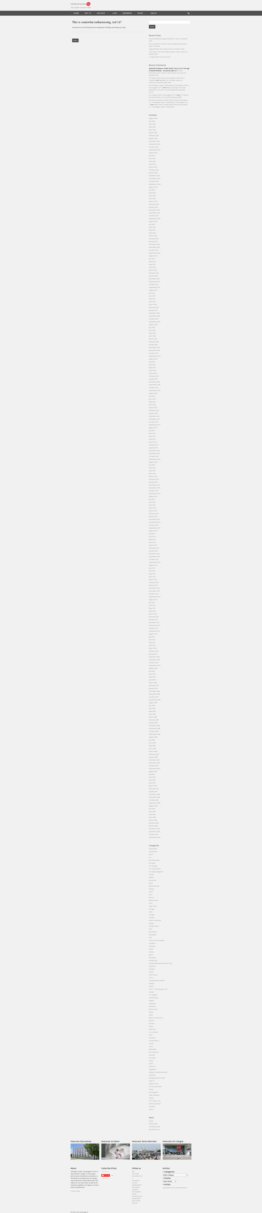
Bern (150, 895)
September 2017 (154, 425)
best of (151, 897)
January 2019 (153, 379)
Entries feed (153, 1124)
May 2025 (152, 161)
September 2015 (154, 494)
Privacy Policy (75, 1191)
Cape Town (153, 906)
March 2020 (153, 339)
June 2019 (152, 365)
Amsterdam (153, 849)
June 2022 (152, 262)
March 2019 (153, 373)
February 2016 (154, 479)
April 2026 (152, 130)
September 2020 (154, 322)
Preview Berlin (154, 1041)
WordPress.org (154, 1129)
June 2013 (152, 571)
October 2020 (153, 319)
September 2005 (154, 837)
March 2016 (153, 476)
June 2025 (152, 158)
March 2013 (153, 579)
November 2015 (154, 488)
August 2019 (153, 359)
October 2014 (153, 525)
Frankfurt (152, 943)
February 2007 (154, 789)
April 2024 (152, 198)
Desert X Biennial (155, 920)
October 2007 (153, 766)
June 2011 (152, 640)
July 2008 (152, 740)
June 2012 (152, 605)
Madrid (151, 1001)
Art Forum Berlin (155, 869)
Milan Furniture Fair (156, 1018)
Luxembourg (153, 998)
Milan (151, 1015)
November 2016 (154, 453)
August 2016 (153, 462)
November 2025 (154, 144)
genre (151, 955)
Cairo (151, 903)
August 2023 (153, 221)
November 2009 (154, 694)
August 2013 (153, 565)
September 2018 (154, 390)
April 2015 (152, 508)
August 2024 (153, 187)
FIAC (150, 938)
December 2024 (154, 176)
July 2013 (152, 568)
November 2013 (154, 557)
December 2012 (154, 588)
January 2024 (153, 207)
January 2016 (153, 482)
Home (76, 13)
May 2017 (152, 436)
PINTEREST (136, 1187)
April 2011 (152, 645)
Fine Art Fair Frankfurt (156, 940)
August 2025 (153, 153)
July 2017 (152, 431)
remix (151, 1046)
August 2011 (153, 634)
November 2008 (154, 728)
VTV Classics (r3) (154, 1101)
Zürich (151, 1109)
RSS (133, 1171)
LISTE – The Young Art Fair (158, 989)
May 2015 (152, 505)
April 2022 (152, 267)
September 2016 (154, 459)
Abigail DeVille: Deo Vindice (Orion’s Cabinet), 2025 (166, 49)
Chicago (152, 909)
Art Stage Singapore (156, 872)
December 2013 (154, 554)
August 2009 (153, 703)
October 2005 (153, 834)
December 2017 (154, 416)
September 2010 (154, 665)
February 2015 (154, 514)
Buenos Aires (153, 900)
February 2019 (154, 376)
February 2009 (154, 720)
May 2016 (152, 471)
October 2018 (153, 388)
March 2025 (153, 167)
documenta (153, 932)
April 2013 (152, 577)
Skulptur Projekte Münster (158, 1072)
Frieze (151, 949)
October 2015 (153, 491)
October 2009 (153, 697)
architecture (153, 852)
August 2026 (153, 118)
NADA (151, 1026)
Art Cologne (153, 866)
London (151, 992)
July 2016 (152, 465)
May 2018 (152, 402)
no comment (153, 1032)
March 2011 (153, 648)
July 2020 (152, 327)
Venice (151, 1089)
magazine (152, 1003)
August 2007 (153, 771)
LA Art (151, 978)
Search (188, 13)
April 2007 (152, 783)
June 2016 (152, 468)
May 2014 (152, 539)
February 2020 (154, 342)
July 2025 (152, 156)
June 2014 (152, 536)
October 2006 (153, 800)
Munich (151, 1021)
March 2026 (153, 133)
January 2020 (153, 345)
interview (152, 966)
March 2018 (153, 408)
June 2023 (152, 227)
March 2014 (153, 545)
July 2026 (152, 121)
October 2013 (153, 559)
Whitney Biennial (155, 1104)
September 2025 (154, 150)
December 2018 (154, 382)
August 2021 (153, 290)
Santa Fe (152, 1055)
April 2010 (152, 680)
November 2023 (154, 213)
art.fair (151, 875)
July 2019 (152, 362)
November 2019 (154, 350)
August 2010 (153, 668)
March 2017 (153, 442)
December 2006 (154, 794)
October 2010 (153, 663)
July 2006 (152, 809)
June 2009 (152, 708)
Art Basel (152, 863)
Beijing (151, 889)
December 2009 (154, 691)
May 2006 (152, 814)
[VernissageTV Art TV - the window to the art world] (81, 5)
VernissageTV (153, 1092)
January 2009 (153, 723)
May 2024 (152, 196)
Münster (152, 1023)
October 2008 (153, 731)
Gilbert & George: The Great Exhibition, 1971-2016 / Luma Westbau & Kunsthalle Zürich (167, 90)
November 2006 (154, 797)
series (151, 1064)
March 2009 (153, 717)
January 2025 (153, 173)
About (154, 13)
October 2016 (153, 456)
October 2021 (153, 284)
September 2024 (154, 184)
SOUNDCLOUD (137, 1196)
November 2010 (154, 660)
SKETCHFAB (136, 1201)
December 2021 (154, 279)
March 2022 (153, 270)
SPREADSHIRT (137, 1185)
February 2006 (154, 823)
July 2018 (152, 396)
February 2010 (154, 685)
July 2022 (152, 259)
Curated (151, 917)
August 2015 (153, 496)
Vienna (151, 1098)
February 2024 (154, 204)
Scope (151, 1061)
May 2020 (152, 333)
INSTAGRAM (136, 1192)
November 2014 (154, 522)
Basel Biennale (154, 886)
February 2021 (154, 307)
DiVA (150, 929)
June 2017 (152, 433)
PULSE (151, 1044)
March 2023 (153, 236)
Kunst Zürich (153, 975)
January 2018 (153, 413)
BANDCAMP (136, 1198)
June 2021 (152, 296)
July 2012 (152, 602)
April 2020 (152, 336)
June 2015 (152, 502)
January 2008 (153, 757)
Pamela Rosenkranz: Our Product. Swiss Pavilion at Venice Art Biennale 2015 (167, 73)
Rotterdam (152, 1049)
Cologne (152, 915)
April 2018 (152, 405)
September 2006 (154, 803)
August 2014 (153, 531)
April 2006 (152, 817)
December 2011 (154, 622)
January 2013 (153, 585)
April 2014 (152, 542)
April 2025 (152, 164)
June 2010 (152, 674)
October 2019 (153, 353)
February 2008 (154, 754)
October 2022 (153, 250)
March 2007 (153, 786)
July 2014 (152, 534)
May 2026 (152, 127)
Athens (151, 877)
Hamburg (152, 958)
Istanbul (152, 969)
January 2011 (153, 654)
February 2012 (154, 617)
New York (152, 1029)
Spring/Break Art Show (157, 1078)
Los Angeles (153, 995)
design (151, 923)
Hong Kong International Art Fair (160, 963)
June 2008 (152, 743)
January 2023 (153, 241)
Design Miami (154, 926)
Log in (151, 1121)
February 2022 (154, 273)
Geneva (151, 952)
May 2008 (152, 746)
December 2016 (154, 451)
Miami (151, 1012)
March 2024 (153, 201)
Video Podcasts (154, 1095)
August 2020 (153, 325)
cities (151, 912)
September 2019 (154, 356)
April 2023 (152, 233)
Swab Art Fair (153, 1084)
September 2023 (154, 219)
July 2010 (152, 671)
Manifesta (152, 1006)
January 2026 (153, 138)
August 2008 (153, 737)
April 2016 (152, 473)
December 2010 (154, 657)
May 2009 (152, 711)
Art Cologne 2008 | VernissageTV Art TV (163, 95)
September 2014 (154, 528)
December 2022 (154, 244)
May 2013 (152, 574)
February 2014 (154, 548)
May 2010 (152, 677)
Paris (150, 1035)
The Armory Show (155, 1086)
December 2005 (154, 829)
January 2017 (153, 448)
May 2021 (152, 299)
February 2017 (154, 445)
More (140, 13)
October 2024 (153, 181)
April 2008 (152, 748)
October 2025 (153, 147)
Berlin (151, 892)
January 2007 (153, 791)
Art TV (88, 13)
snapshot (152, 1075)
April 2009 (152, 714)
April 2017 (152, 439)
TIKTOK (134, 1203)
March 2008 (153, 751)
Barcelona (152, 880)
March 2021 (153, 304)
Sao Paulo (152, 1058)
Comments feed (154, 1127)
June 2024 (152, 193)
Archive (101, 13)
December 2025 (154, 141)
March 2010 (153, 683)
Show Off (152, 1066)
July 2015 (152, 499)
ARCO (151, 854)
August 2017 (153, 428)
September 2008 (154, 734)
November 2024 (154, 178)
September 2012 (154, 597)
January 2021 (153, 310)
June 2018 (152, 399)
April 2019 (152, 370)
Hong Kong (153, 960)
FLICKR (134, 1183)
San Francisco (154, 1052)
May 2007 (152, 780)
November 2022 (154, 247)
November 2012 (154, 591)
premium (152, 1038)
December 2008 (154, 726)
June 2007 (152, 777)
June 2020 (152, 330)
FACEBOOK (136, 1180)
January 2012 (153, 620)
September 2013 (154, 562)
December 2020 (154, 313)
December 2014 (154, 519)
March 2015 (153, 511)
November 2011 (154, 625)
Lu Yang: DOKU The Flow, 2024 (159, 57)
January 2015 (153, 516)
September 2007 (154, 769)
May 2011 (152, 642)
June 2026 (152, 124)
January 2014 (153, 551)
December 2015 (154, 485)
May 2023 (152, 230)
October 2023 (153, 216)
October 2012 (153, 594)
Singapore (152, 1069)
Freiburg (152, 946)
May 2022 (152, 264)
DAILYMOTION (137, 1176)
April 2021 (152, 302)
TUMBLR (135, 1189)
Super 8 (151, 1081)
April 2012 (152, 611)
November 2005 (154, 832)
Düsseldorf (152, 935)
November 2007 (154, 763)
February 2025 (154, 170)
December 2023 (154, 210)
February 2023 (154, 239)
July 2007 (152, 774)
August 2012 (153, 600)
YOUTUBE (135, 1174)
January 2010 (153, 688)
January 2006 (153, 826)
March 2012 (153, 614)
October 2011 (153, 628)
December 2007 (154, 760)
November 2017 (154, 419)
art (150, 857)
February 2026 (154, 135)
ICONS (134, 1194)
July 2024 (152, 190)
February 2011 (154, 651)
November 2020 (154, 316)
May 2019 (152, 367)
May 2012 (152, 608)
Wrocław (152, 1107)
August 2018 (153, 393)
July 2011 (152, 637)
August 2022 (153, 256)
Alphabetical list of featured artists (175, 1188)
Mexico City (153, 1009)
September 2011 (154, 631)
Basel (151, 883)
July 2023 (152, 224)
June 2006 (152, 811)
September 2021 (154, 287)
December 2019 (154, 347)
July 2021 (152, 293)
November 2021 (154, 282)
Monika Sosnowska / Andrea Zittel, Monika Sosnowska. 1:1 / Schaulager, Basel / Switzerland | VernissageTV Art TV (168, 102)
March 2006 (153, 820)
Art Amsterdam (154, 860)
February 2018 (154, 410)
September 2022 (154, 253)
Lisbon (151, 986)
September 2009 (154, 700)
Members (127, 13)
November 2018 (154, 385)
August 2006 (153, 806)
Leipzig (151, 983)
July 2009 (152, 706)
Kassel (151, 972)
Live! (114, 13)
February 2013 (154, 582)
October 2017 (153, 422)
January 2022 (153, 276)
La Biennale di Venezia (157, 980)
